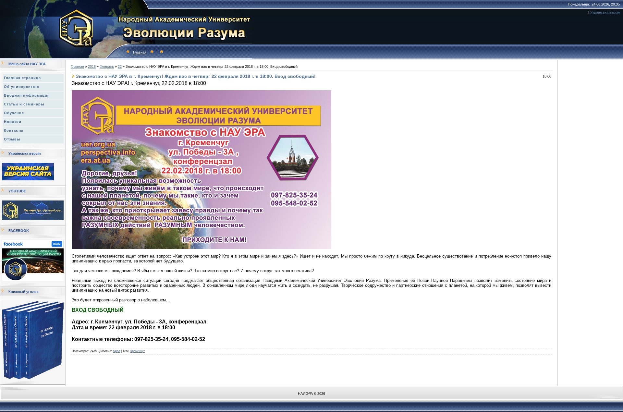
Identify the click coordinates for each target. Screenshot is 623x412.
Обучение (14, 113)
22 (120, 66)
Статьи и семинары (24, 104)
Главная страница (22, 78)
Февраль (107, 66)
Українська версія (605, 12)
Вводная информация (27, 95)
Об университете (21, 87)
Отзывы (12, 139)
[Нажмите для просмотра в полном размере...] (201, 248)
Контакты (13, 130)
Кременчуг (137, 351)
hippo (116, 351)
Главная (139, 52)
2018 (92, 66)
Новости (12, 122)
